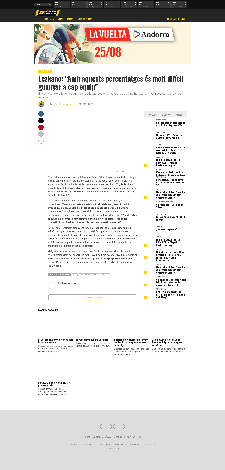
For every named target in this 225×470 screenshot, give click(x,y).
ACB (74, 275)
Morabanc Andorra (89, 275)
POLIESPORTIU (97, 436)
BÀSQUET (71, 18)
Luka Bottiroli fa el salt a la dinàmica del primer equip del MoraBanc (167, 342)
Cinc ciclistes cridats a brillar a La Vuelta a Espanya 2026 (170, 124)
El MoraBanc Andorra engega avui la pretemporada (55, 341)
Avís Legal (137, 436)
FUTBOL (60, 18)
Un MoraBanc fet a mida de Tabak (169, 206)
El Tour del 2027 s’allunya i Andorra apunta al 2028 (169, 136)
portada (105, 275)
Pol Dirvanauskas (63, 104)
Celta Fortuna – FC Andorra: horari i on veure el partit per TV (170, 182)
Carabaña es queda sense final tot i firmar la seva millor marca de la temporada (171, 282)
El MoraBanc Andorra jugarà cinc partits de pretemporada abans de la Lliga (131, 342)
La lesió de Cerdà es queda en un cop (170, 218)
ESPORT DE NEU (85, 18)
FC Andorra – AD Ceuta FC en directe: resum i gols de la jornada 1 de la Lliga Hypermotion (170, 256)
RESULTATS (49, 18)
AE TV (129, 436)
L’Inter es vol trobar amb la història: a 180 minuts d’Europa (171, 173)
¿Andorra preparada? (166, 229)
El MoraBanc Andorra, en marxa (92, 339)
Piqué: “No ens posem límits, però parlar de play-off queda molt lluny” (170, 294)
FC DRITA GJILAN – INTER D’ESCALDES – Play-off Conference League (168, 162)
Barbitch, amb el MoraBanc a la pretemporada (54, 384)
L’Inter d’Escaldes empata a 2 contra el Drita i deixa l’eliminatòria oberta (170, 150)
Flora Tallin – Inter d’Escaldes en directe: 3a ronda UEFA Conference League (170, 194)
